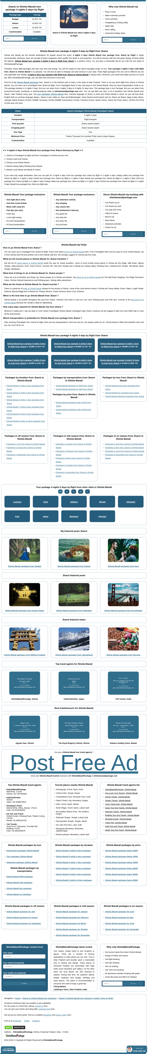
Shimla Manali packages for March (71, 923)
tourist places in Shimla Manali (30, 263)
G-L (74, 491)
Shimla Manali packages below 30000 (121, 874)
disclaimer (47, 1015)
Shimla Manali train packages (19, 882)
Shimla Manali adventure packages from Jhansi (124, 396)
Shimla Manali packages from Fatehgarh (74, 611)
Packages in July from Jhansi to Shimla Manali (26, 444)
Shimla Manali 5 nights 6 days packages (73, 856)
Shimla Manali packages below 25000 (121, 868)
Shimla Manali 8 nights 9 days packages (73, 874)
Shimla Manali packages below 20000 (121, 862)
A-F (67, 491)
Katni (45, 502)
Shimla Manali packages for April (119, 912)
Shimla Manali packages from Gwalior (24, 566)
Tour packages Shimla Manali (19, 856)
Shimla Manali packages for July (21, 912)
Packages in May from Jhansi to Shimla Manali (124, 448)
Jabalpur (74, 502)
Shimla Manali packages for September (24, 923)
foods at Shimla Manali (32, 288)
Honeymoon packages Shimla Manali (23, 851)
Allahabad (130, 502)
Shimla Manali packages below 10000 (121, 851)
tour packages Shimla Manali (50, 94)
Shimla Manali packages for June (119, 923)
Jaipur (45, 516)
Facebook (17, 1021)
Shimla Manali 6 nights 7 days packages (73, 862)
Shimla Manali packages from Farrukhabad (123, 611)
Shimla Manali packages (27, 82)
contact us (39, 1006)
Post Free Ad (74, 762)
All (60, 491)
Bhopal (102, 502)
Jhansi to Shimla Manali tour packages (40, 998)
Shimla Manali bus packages (19, 888)
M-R (81, 491)
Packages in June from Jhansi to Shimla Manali (124, 451)
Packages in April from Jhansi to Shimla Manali (124, 444)
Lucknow (17, 502)
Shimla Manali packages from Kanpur (74, 566)
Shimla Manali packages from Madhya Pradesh (24, 655)
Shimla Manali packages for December (122, 929)
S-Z (87, 491)
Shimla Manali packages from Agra (123, 566)
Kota (17, 516)
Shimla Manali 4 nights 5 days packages (73, 851)
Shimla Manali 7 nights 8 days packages (73, 868)
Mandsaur (74, 516)
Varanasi (102, 516)
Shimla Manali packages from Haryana (123, 655)
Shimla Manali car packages (19, 894)
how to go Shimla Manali (74, 252)
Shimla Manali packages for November (73, 935)
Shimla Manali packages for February (72, 917)
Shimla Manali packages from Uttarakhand (74, 655)
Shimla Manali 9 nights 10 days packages (74, 880)
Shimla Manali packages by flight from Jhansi (74, 386)
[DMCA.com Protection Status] (15, 1029)
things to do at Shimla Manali (88, 277)
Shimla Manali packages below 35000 (121, 880)
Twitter (26, 1021)
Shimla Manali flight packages (20, 877)
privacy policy (61, 1015)
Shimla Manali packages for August (22, 917)
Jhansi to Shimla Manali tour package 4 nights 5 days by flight (86, 998)
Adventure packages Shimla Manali (22, 862)
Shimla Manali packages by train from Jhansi (74, 389)
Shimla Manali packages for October (72, 929)
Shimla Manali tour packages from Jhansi (122, 393)
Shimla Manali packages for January (72, 912)
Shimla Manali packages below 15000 (121, 856)
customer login (44, 1009)
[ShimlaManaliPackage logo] (15, 1037)
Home (17, 998)
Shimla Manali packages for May (119, 917)
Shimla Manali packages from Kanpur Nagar (24, 611)
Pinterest (36, 1021)
